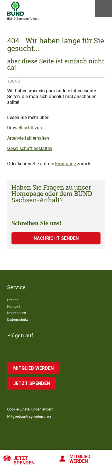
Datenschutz (17, 319)
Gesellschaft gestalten (29, 148)
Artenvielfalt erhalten (28, 138)
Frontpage (66, 163)
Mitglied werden (79, 459)
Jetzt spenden (23, 461)
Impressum (16, 313)
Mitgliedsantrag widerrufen (29, 416)
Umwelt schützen (24, 128)
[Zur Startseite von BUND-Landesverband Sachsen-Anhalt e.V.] (15, 8)
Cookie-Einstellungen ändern (30, 409)
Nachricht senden (56, 238)
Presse (13, 300)
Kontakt (13, 306)
